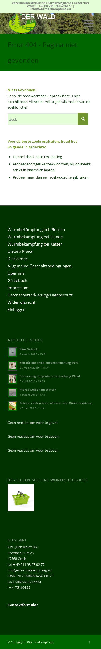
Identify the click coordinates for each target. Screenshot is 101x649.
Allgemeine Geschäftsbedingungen (40, 265)
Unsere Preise (20, 251)
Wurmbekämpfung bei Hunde (35, 236)
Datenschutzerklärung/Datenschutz (40, 295)
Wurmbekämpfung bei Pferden (36, 229)
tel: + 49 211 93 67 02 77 (26, 564)
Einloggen (17, 309)
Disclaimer (17, 258)
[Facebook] (89, 642)
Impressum (18, 287)
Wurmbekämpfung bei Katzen (35, 244)
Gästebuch (17, 280)
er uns (16, 273)
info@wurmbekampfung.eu (50, 9)
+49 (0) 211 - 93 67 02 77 (55, 6)
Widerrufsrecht (21, 302)
